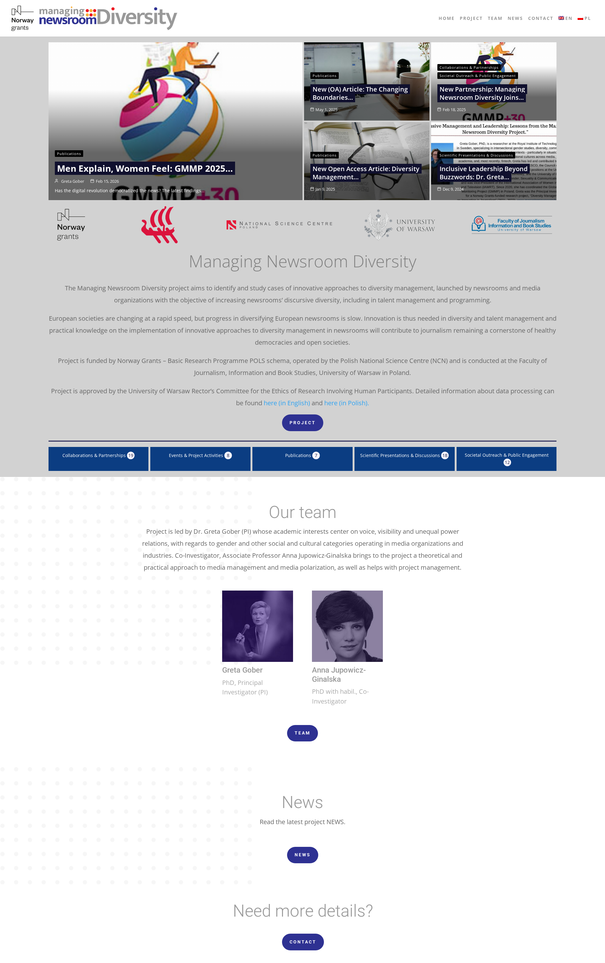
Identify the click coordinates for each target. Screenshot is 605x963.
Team (495, 18)
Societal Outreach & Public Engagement (478, 75)
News (515, 18)
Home (447, 18)
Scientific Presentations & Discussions (476, 155)
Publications (69, 153)
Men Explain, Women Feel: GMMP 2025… (145, 168)
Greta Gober (72, 181)
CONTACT (303, 941)
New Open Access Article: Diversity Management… (366, 172)
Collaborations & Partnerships (469, 67)
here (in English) (287, 403)
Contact (540, 18)
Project (471, 18)
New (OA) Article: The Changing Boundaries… (360, 93)
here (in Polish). (346, 403)
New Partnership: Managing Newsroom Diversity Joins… (482, 93)
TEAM (302, 732)
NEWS (303, 854)
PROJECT (303, 422)
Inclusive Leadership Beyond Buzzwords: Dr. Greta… (483, 172)
